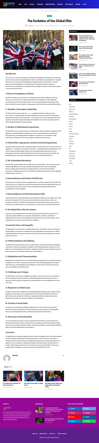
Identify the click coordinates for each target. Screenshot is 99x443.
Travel (84, 4)
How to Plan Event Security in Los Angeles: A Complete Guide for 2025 (87, 66)
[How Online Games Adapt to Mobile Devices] (33, 376)
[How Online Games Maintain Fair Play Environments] (12, 376)
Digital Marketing (50, 4)
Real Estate (72, 153)
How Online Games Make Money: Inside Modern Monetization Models (53, 385)
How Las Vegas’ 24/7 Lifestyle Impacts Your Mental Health (86, 47)
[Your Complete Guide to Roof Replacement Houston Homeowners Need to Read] (73, 57)
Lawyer (70, 138)
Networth (71, 143)
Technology (40, 4)
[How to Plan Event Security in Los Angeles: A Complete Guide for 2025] (73, 66)
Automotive (72, 106)
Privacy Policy (43, 433)
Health (70, 131)
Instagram (71, 136)
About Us (35, 433)
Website (71, 163)
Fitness (71, 126)
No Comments (64, 25)
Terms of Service (62, 433)
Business (32, 4)
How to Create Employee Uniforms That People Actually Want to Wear (87, 74)
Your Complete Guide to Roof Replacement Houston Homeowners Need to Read (86, 56)
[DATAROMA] (9, 4)
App (70, 104)
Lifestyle (78, 4)
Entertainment (69, 4)
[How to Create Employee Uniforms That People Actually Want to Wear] (73, 76)
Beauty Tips (72, 109)
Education (60, 4)
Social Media (72, 156)
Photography (72, 151)
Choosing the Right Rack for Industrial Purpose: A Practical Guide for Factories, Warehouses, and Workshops (87, 38)
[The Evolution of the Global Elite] (33, 50)
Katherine (31, 25)
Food (70, 129)
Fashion (71, 121)
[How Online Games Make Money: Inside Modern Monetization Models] (54, 376)
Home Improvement (74, 134)
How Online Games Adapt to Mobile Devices (33, 384)
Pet (70, 148)
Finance (71, 124)
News (25, 4)
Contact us (52, 433)
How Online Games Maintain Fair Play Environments (11, 384)
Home (20, 4)
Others (49, 16)
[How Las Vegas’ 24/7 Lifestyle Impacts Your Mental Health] (73, 49)
